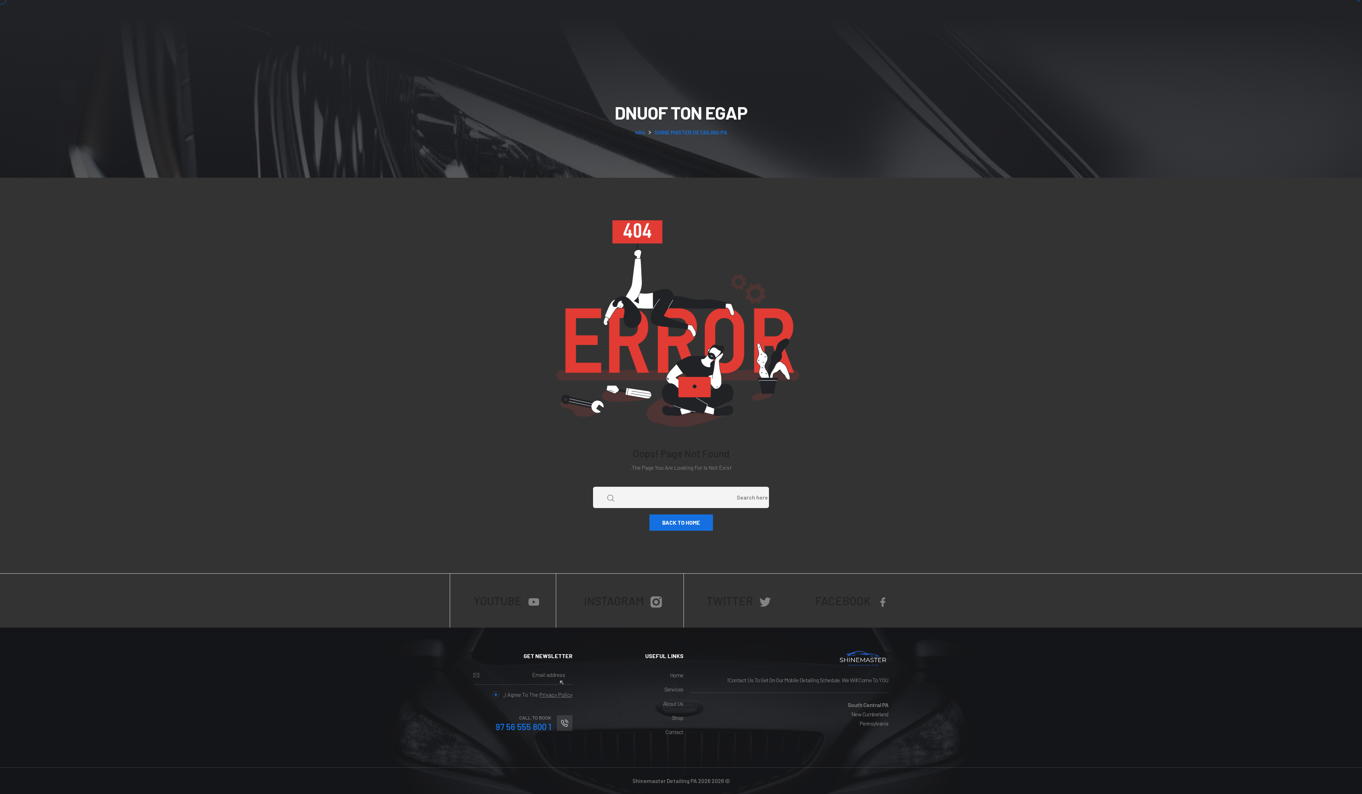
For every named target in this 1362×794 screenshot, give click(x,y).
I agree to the (537, 694)
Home (676, 675)
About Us (673, 703)
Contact (674, 731)
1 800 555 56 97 (523, 727)
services (673, 689)
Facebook (843, 600)
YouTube (498, 600)
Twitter (730, 600)
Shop (677, 717)
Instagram (614, 600)
